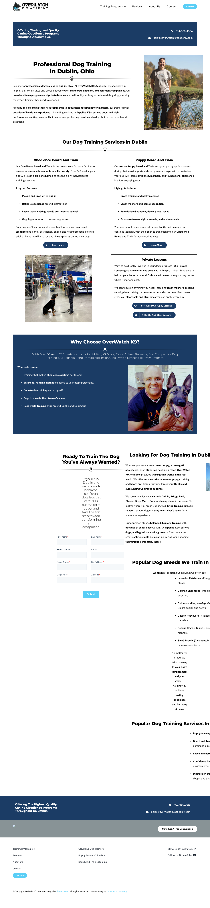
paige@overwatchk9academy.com (173, 37)
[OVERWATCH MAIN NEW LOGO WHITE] (27, 825)
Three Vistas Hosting (116, 891)
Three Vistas (62, 891)
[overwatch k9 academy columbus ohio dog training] (30, 2)
